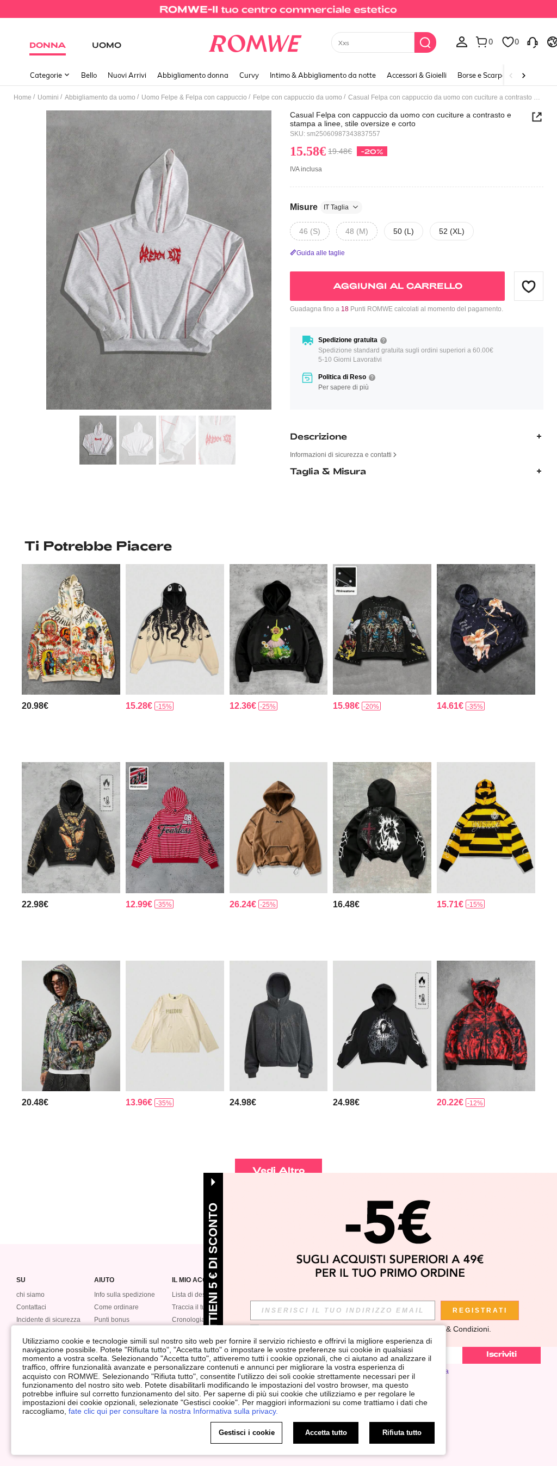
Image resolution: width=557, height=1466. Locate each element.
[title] (278, 545)
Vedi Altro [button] (278, 1170)
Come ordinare (116, 1307)
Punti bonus (111, 1319)
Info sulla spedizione (124, 1294)
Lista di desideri (195, 1294)
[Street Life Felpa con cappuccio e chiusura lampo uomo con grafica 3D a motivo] (279, 1026)
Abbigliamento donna (192, 75)
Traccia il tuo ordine (201, 1307)
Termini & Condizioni (454, 1329)
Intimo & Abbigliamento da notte (323, 75)
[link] (278, 13)
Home (23, 97)
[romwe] (255, 41)
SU (21, 1280)
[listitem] (71, 658)
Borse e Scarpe (481, 75)
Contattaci (31, 1307)
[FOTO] (158, 260)
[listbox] (462, 41)
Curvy (249, 75)
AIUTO (104, 1280)
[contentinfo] (35, 706)
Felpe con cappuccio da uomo (297, 97)
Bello (89, 75)
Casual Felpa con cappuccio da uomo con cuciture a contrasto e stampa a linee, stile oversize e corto (400, 119)
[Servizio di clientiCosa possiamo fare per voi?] (532, 41)
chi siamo (30, 1294)
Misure (319, 207)
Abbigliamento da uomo (100, 97)
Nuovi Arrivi (127, 75)
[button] (528, 286)
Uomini (48, 97)
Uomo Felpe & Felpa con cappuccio (194, 97)
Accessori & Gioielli (417, 75)
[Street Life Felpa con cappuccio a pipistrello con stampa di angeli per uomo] (486, 629)
